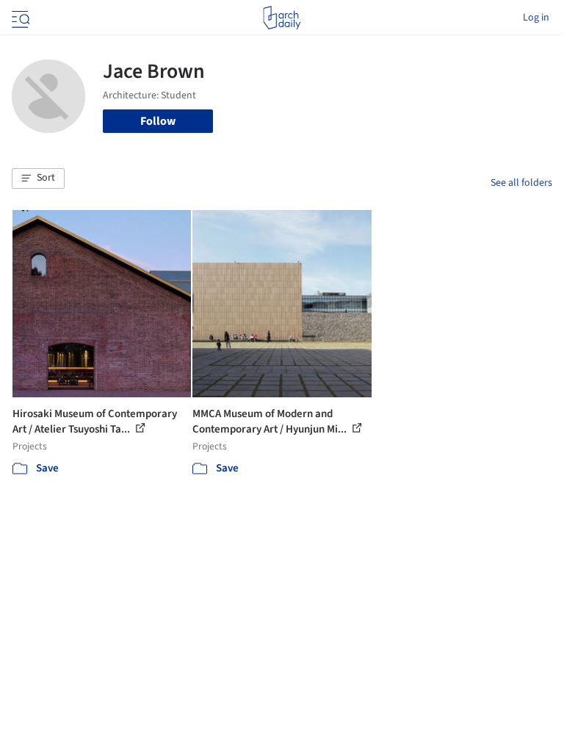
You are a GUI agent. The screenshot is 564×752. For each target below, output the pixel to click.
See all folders (521, 183)
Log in (536, 17)
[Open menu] (19, 17)
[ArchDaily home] (281, 17)
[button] (38, 178)
